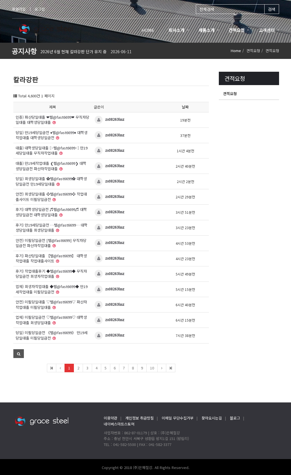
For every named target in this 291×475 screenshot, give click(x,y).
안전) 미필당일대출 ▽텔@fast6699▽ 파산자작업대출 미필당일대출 (51, 304)
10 (152, 368)
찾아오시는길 (211, 418)
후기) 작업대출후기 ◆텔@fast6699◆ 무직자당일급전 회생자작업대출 (51, 273)
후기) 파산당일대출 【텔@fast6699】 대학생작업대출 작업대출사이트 (51, 258)
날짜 (185, 107)
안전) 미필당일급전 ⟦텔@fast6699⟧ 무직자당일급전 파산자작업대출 (51, 243)
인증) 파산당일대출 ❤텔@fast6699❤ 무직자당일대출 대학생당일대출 (52, 119)
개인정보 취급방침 (139, 418)
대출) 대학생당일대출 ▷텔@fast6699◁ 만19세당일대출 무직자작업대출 (52, 150)
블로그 (235, 418)
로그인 (40, 9)
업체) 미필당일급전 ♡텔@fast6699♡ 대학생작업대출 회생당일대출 (51, 319)
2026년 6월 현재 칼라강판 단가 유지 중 (73, 51)
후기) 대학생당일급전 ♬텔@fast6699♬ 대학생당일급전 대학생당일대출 (51, 212)
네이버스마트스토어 (119, 424)
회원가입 (19, 9)
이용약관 (110, 418)
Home (236, 50)
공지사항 (24, 51)
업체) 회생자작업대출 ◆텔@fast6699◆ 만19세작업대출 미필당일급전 (52, 289)
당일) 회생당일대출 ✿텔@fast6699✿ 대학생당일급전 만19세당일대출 (51, 181)
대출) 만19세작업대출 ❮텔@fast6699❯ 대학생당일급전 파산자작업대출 (51, 166)
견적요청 (230, 93)
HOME (148, 30)
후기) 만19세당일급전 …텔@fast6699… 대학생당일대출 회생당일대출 (52, 227)
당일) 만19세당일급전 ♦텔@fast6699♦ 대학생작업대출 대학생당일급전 (52, 135)
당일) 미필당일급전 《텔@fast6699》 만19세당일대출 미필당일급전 (52, 335)
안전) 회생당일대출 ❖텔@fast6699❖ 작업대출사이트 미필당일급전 (51, 196)
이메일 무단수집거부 (178, 418)
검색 (271, 9)
